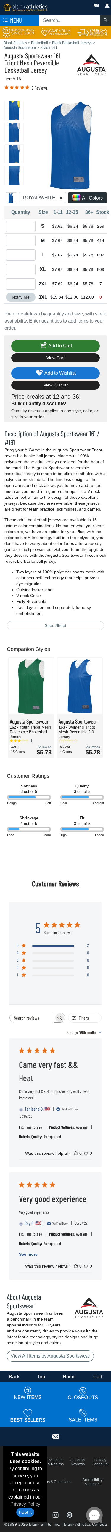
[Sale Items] (83, 1415)
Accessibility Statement (92, 1482)
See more (28, 1254)
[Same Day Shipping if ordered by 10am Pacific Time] (92, 32)
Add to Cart (59, 345)
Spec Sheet (55, 625)
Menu (15, 20)
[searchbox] (32, 1018)
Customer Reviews (78, 1462)
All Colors (92, 197)
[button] (78, 4)
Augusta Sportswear (28, 55)
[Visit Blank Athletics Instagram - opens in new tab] (56, 1514)
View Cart (55, 357)
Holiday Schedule (100, 1462)
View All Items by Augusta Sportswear (50, 1355)
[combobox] (84, 1032)
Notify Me (21, 297)
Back (14, 1376)
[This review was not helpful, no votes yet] (86, 1153)
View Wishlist (56, 385)
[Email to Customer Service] (56, 1436)
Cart (97, 1376)
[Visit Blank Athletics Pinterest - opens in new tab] (69, 1514)
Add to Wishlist (60, 373)
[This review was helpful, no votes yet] (76, 1153)
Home (69, 1376)
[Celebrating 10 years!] (18, 32)
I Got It (25, 1512)
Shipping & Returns (56, 1462)
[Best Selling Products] (28, 1415)
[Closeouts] (83, 1393)
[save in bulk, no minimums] (55, 32)
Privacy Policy (25, 1504)
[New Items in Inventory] (28, 1393)
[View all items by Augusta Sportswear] (92, 64)
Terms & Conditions (55, 1482)
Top (41, 1376)
